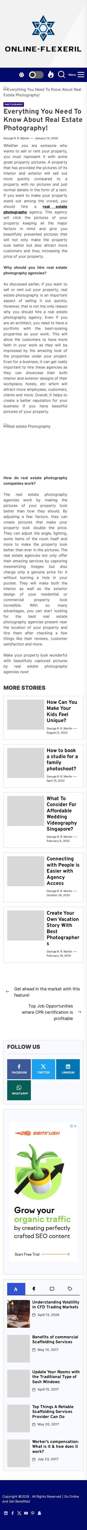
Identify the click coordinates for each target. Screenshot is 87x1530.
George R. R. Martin (16, 138)
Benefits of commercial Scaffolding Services (55, 1340)
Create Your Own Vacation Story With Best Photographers (63, 928)
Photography (14, 104)
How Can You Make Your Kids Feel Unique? (62, 711)
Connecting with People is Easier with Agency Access (63, 871)
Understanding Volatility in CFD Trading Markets (55, 1305)
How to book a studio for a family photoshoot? (62, 760)
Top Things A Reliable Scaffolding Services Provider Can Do (53, 1412)
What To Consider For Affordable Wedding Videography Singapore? (62, 814)
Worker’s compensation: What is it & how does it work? (55, 1446)
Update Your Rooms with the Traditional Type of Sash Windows (56, 1377)
